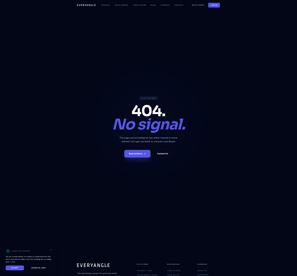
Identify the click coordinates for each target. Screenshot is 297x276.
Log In (214, 5)
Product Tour (144, 271)
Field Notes (173, 275)
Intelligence (121, 5)
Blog (153, 5)
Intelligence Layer (147, 275)
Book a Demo (198, 5)
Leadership (203, 275)
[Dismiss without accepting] (50, 249)
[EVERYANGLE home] (86, 5)
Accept (14, 268)
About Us (202, 271)
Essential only (38, 268)
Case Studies (139, 5)
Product (105, 5)
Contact (179, 5)
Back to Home (135, 153)
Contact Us (162, 153)
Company (165, 5)
